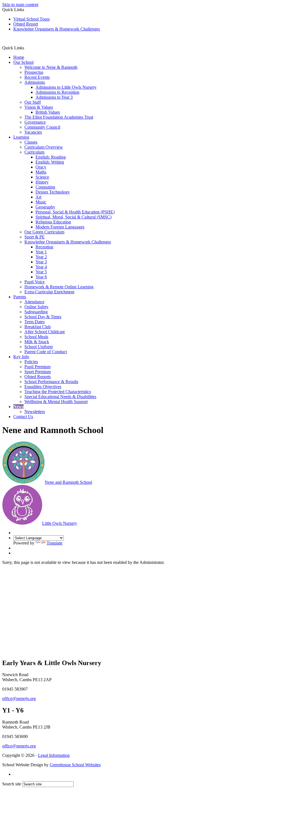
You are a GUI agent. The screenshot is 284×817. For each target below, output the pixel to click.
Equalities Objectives (42, 386)
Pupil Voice (34, 281)
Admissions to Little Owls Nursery (66, 87)
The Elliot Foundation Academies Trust (58, 117)
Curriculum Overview (43, 147)
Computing (45, 187)
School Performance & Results (51, 381)
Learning (21, 137)
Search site (11, 784)
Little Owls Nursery (59, 523)
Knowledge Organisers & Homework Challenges (56, 29)
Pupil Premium (37, 366)
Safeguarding (36, 311)
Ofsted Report (25, 24)
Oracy (41, 167)
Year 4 (41, 266)
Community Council (42, 127)
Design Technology (53, 192)
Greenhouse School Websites (75, 764)
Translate (54, 543)
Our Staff (32, 102)
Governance (35, 122)
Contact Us (23, 416)
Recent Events (37, 77)
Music (41, 202)
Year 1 (41, 252)
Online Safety (36, 306)
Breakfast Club (37, 326)
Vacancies (33, 132)
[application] (142, 611)
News (18, 406)
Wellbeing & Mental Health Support (56, 401)
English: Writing (50, 162)
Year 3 (41, 261)
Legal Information (54, 755)
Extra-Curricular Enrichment (49, 291)
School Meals (36, 336)
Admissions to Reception (57, 92)
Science (42, 177)
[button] (26, 47)
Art (38, 197)
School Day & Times (42, 316)
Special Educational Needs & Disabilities (60, 396)
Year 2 (41, 256)
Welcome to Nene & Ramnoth (50, 67)
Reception (44, 247)
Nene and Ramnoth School (68, 482)
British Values (48, 112)
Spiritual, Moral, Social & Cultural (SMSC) (73, 217)
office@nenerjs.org (19, 698)
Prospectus (33, 72)
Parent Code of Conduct (45, 351)
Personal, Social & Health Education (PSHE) (75, 212)
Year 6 (41, 276)
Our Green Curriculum (44, 232)
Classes (30, 142)
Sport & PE (34, 237)
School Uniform (38, 346)
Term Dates (34, 321)
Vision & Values (38, 107)
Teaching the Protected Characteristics (57, 391)
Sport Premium (37, 371)
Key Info (21, 356)
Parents (19, 296)
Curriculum (34, 152)
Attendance (34, 301)
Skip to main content (20, 4)
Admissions (34, 82)
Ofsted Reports (37, 376)
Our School (23, 62)
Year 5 (41, 271)
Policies (31, 361)
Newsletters (34, 411)
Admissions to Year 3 (54, 97)
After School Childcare (44, 331)
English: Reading (51, 157)
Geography (45, 207)
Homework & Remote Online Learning (58, 286)
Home (18, 57)
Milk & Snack (36, 341)
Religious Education (53, 222)
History (42, 182)
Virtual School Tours (31, 19)
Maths (41, 172)
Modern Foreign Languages (60, 227)
